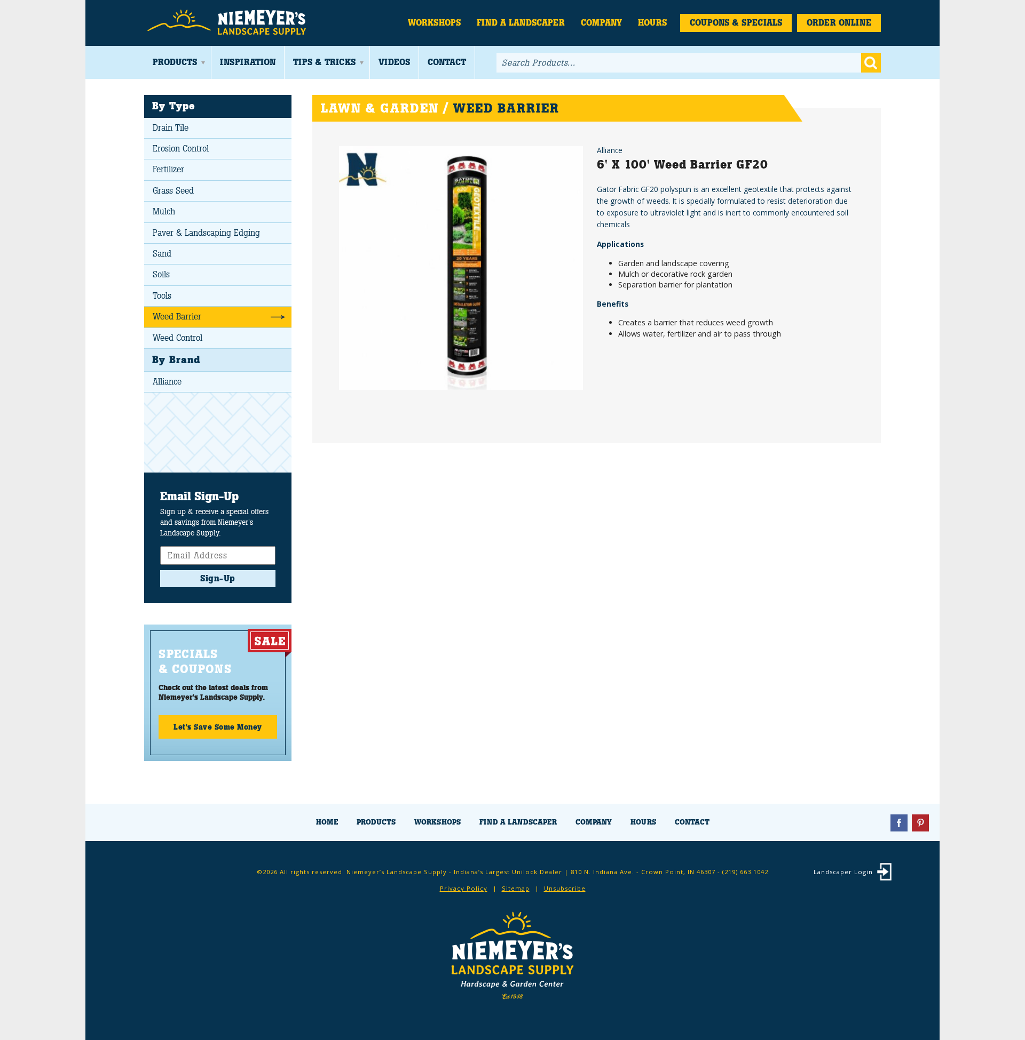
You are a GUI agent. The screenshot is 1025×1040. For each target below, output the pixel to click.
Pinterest (920, 822)
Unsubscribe (565, 888)
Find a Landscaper (521, 23)
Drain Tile (170, 128)
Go (871, 63)
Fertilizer (168, 169)
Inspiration (247, 62)
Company (601, 23)
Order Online (839, 23)
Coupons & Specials (736, 23)
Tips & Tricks (324, 62)
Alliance (167, 382)
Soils (161, 274)
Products (175, 62)
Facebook (899, 822)
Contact (447, 62)
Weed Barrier (177, 316)
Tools (162, 296)
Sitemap (516, 888)
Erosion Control (181, 148)
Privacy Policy (463, 888)
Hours (652, 23)
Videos (394, 62)
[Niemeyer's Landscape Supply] (228, 22)
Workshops (434, 23)
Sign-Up (217, 578)
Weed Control (177, 338)
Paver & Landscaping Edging (206, 233)
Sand (162, 254)
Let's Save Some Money (218, 727)
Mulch (164, 211)
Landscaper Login (843, 872)
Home (327, 822)
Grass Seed (173, 191)
